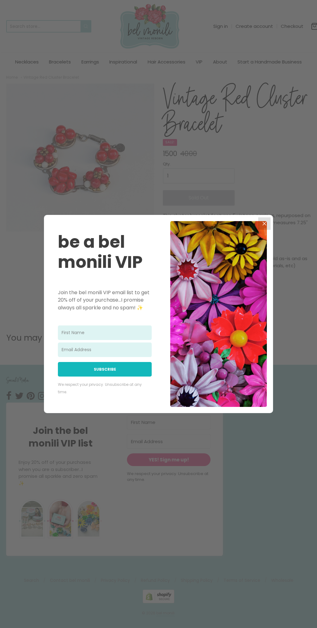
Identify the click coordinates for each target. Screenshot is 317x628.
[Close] (264, 223)
